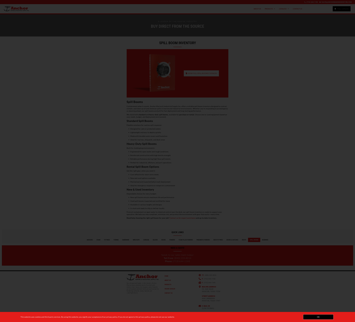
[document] (177, 161)
